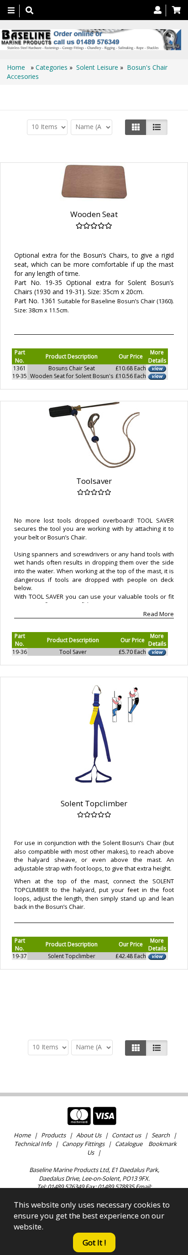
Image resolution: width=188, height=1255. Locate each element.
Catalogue (128, 1144)
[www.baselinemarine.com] (90, 39)
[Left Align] (135, 127)
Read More (158, 614)
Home (17, 67)
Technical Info (33, 1144)
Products (53, 1135)
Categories (52, 67)
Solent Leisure (97, 67)
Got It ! (94, 1242)
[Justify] (156, 127)
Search (161, 1135)
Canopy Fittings (83, 1144)
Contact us (126, 1135)
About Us (88, 1135)
